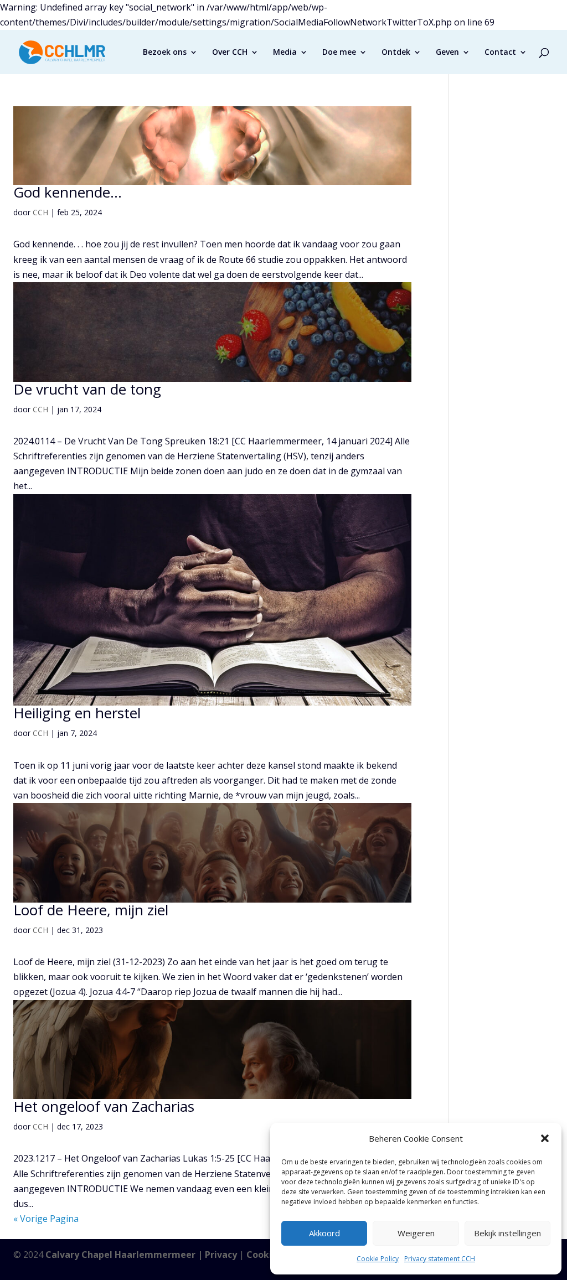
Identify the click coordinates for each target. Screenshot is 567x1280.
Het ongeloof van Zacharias (103, 1106)
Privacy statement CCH (439, 1258)
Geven (447, 52)
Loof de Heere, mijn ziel (90, 910)
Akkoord (324, 1232)
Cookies (264, 1254)
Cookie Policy (378, 1258)
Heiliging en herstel (77, 713)
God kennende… (67, 192)
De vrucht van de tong (87, 389)
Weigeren (416, 1232)
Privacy (221, 1254)
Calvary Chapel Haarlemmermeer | (125, 1254)
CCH (40, 212)
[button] (544, 1138)
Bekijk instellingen (507, 1232)
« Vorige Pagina (46, 1218)
